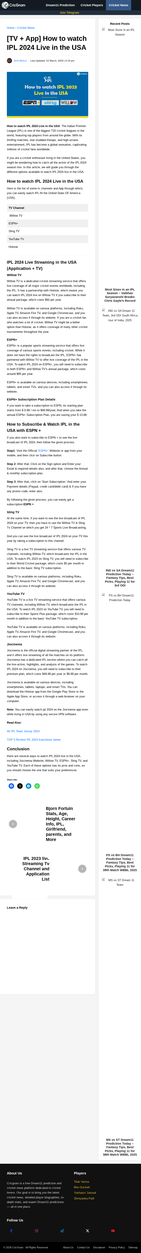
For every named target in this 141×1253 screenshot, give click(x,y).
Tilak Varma (81, 1181)
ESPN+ (43, 450)
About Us (68, 1247)
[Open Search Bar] (136, 5)
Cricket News (118, 5)
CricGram (17, 1247)
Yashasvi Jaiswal (85, 1192)
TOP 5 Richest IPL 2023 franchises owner (34, 739)
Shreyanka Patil (84, 1198)
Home (10, 27)
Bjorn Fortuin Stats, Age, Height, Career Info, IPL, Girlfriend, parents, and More (60, 824)
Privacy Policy (117, 1247)
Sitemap (133, 1247)
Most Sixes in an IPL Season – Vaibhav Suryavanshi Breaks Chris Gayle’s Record (119, 295)
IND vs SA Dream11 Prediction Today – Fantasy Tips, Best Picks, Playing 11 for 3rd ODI (120, 578)
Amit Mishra (20, 60)
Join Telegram (69, 12)
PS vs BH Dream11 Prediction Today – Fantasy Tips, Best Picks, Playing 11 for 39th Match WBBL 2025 (120, 862)
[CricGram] (14, 5)
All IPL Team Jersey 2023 (23, 731)
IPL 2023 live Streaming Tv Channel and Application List (35, 868)
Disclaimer (99, 1247)
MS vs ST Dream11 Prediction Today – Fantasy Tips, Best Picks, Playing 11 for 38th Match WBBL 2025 (120, 1147)
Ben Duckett (82, 1187)
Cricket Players (92, 5)
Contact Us (83, 1247)
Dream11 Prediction (60, 5)
